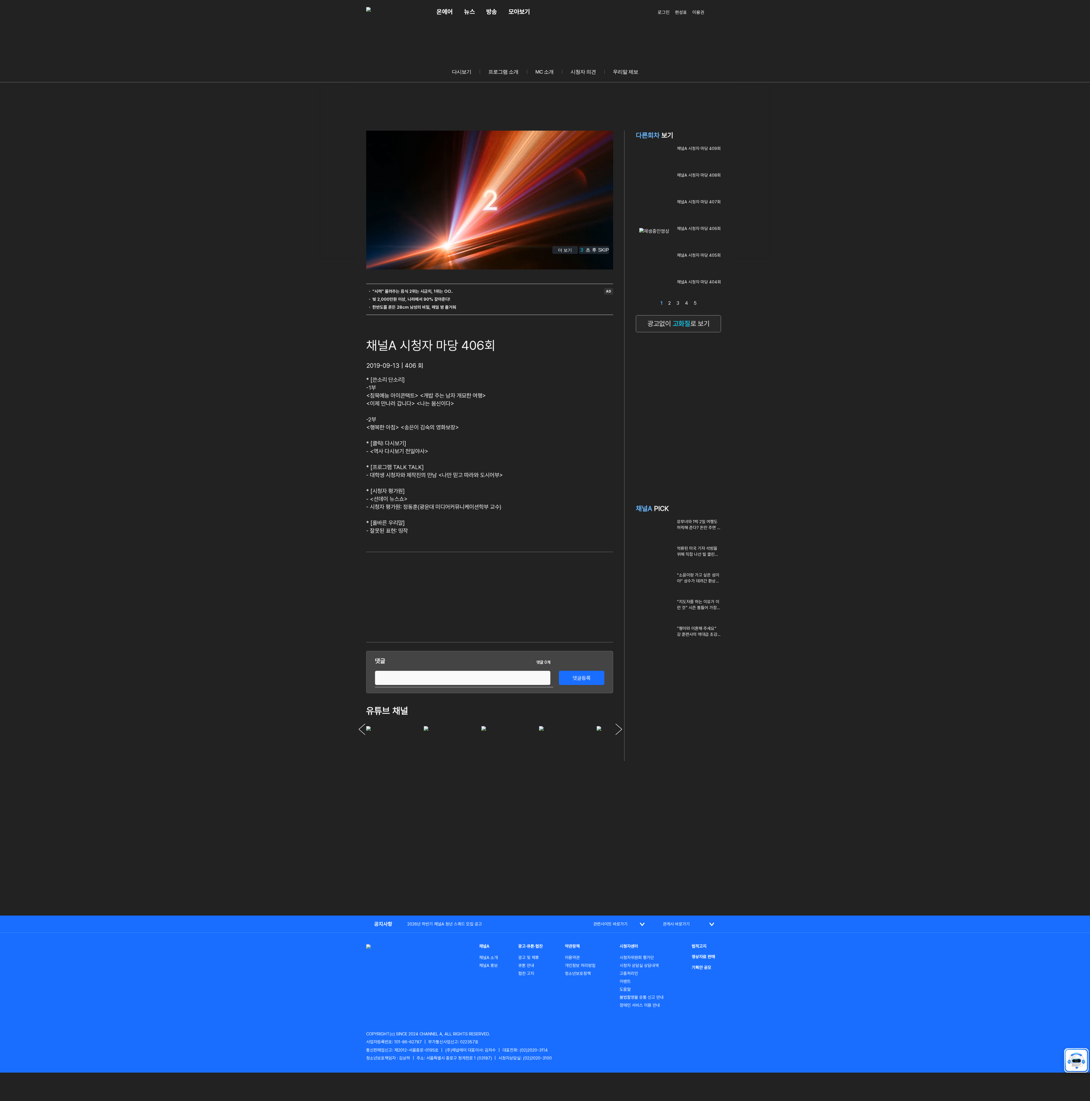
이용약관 (572, 957)
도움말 (625, 989)
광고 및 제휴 (528, 957)
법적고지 (699, 946)
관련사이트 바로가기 (610, 924)
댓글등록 (582, 678)
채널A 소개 (488, 957)
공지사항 (383, 924)
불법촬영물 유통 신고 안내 (642, 997)
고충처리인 (629, 973)
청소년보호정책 (578, 973)
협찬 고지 (526, 973)
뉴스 (469, 11)
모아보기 (519, 11)
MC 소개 (544, 71)
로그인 (664, 12)
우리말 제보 (625, 71)
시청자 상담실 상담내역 (639, 965)
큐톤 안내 (526, 965)
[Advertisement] (338, 170)
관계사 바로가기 (676, 924)
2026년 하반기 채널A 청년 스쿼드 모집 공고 (444, 924)
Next (619, 729)
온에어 (445, 11)
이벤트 (625, 981)
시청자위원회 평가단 (637, 957)
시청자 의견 (583, 71)
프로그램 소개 (503, 71)
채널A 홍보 (488, 965)
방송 (491, 11)
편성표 (681, 12)
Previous (362, 729)
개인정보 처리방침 (580, 965)
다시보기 (461, 71)
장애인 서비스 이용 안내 (640, 1005)
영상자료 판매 (703, 956)
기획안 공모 (701, 967)
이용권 (698, 12)
